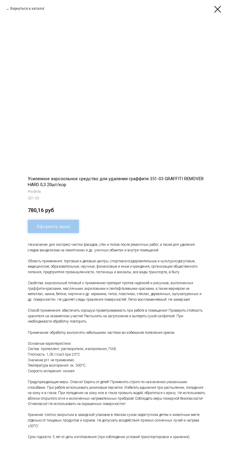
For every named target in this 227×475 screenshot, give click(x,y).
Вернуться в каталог (27, 8)
